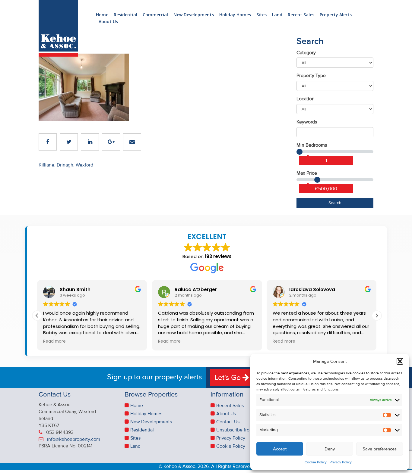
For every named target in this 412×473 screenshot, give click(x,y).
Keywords (306, 122)
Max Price (306, 173)
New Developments (193, 14)
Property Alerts (336, 14)
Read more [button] (54, 341)
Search (334, 202)
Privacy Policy (341, 462)
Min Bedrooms (311, 145)
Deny (330, 449)
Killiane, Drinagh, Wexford (66, 165)
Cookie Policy (316, 462)
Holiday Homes (235, 14)
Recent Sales (301, 14)
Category (306, 53)
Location (305, 99)
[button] (400, 361)
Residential (125, 14)
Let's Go (228, 377)
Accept (280, 449)
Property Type (311, 76)
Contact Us (227, 422)
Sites (261, 14)
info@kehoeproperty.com (73, 439)
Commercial (155, 14)
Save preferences (380, 449)
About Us (108, 21)
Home (102, 14)
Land (277, 14)
